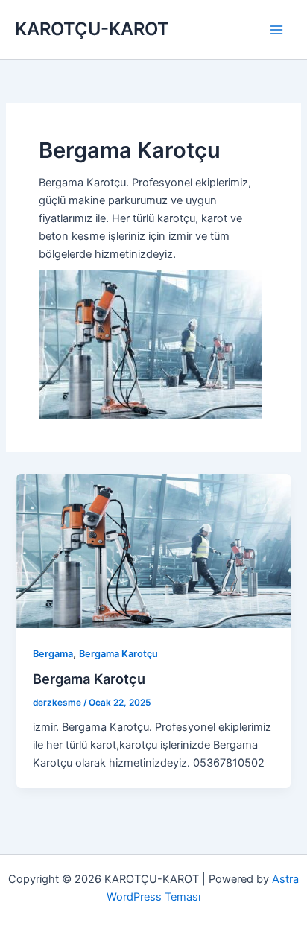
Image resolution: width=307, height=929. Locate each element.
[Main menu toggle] (276, 29)
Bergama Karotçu (118, 653)
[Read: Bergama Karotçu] (153, 550)
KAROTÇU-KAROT (92, 28)
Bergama (53, 653)
